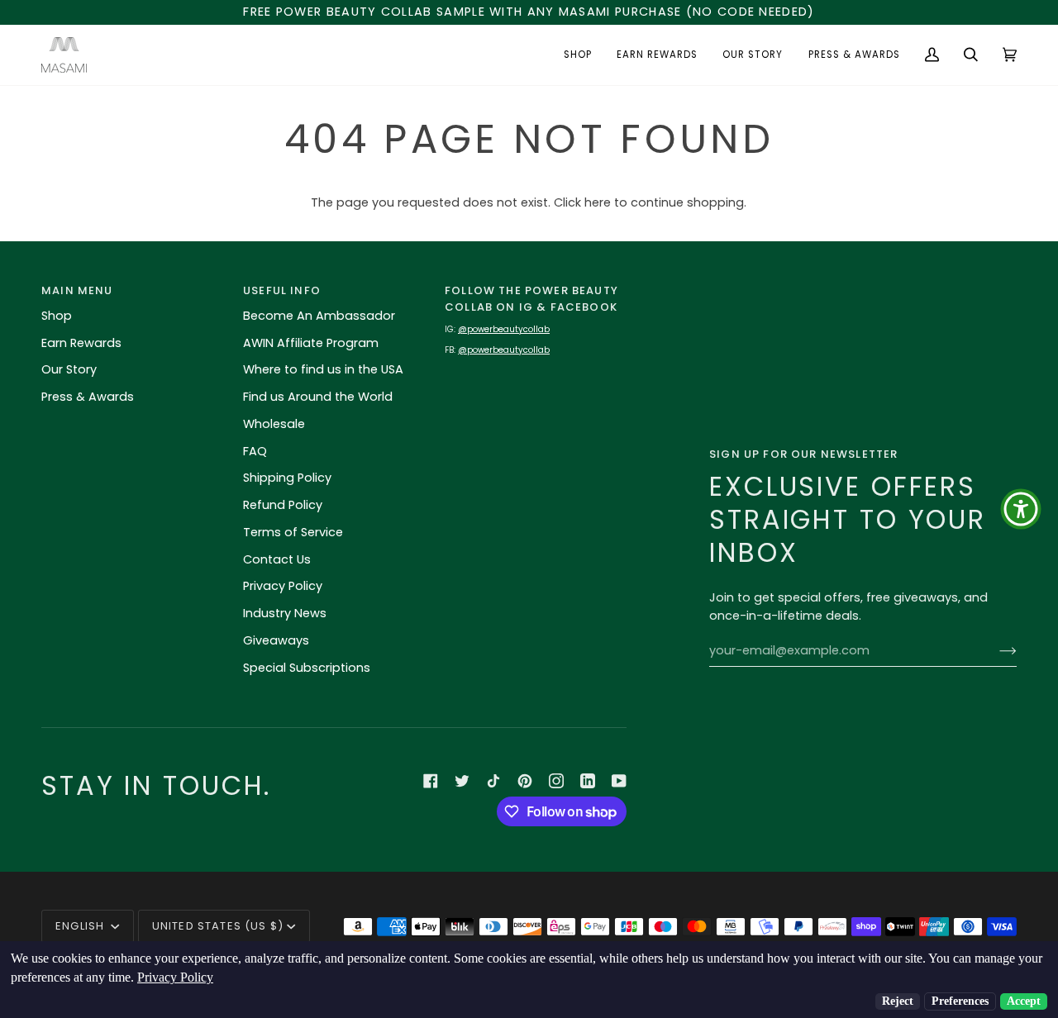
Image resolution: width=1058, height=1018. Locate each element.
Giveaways (276, 640)
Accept (1024, 1001)
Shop (56, 315)
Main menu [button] (77, 290)
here (597, 202)
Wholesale (274, 424)
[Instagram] (556, 780)
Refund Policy (282, 505)
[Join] (995, 650)
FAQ (255, 451)
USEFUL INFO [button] (282, 290)
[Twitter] (462, 780)
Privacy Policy (282, 586)
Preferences (960, 1001)
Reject (897, 1001)
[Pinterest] (524, 780)
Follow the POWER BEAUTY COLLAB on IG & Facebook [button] (531, 299)
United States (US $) (218, 926)
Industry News (284, 613)
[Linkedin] (587, 780)
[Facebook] (430, 780)
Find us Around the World (318, 396)
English (81, 926)
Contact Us (277, 559)
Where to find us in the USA (323, 369)
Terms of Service (293, 532)
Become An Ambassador (319, 315)
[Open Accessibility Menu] (1020, 509)
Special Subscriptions (306, 667)
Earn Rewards (81, 343)
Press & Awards (87, 396)
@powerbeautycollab (504, 329)
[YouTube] (619, 780)
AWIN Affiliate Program (311, 343)
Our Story (69, 369)
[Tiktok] (493, 780)
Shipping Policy (287, 477)
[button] (577, 55)
